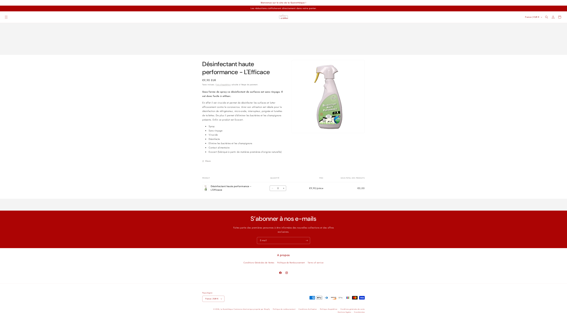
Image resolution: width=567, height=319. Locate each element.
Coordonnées (359, 312)
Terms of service (316, 262)
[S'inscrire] (306, 240)
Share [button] (208, 161)
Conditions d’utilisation (308, 309)
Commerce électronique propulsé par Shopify (252, 309)
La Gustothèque (227, 309)
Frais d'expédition (223, 84)
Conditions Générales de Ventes (258, 262)
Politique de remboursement (284, 309)
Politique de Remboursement (291, 262)
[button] (6, 17)
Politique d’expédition (328, 309)
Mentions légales (344, 312)
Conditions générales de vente (352, 309)
